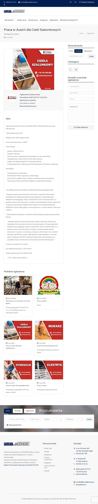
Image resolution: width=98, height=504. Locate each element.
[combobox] (52, 419)
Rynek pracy (33, 20)
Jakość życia (21, 20)
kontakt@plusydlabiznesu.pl (85, 482)
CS (75, 2)
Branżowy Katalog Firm (69, 20)
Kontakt (46, 471)
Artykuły (78, 51)
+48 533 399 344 (81, 474)
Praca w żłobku (42, 301)
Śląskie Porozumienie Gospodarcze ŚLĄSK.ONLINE (21, 465)
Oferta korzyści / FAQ (49, 467)
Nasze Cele (48, 448)
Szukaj (91, 56)
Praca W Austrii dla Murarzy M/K (47, 346)
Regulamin (47, 463)
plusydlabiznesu (81, 484)
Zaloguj (46, 451)
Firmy (71, 51)
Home (81, 33)
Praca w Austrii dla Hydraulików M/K (17, 385)
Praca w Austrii (41, 385)
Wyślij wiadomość (82, 127)
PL (71, 2)
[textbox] (52, 419)
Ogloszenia (90, 33)
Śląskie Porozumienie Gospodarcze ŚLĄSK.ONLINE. (45, 499)
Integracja (44, 20)
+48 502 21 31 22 (11, 2)
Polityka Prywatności (48, 458)
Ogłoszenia (53, 20)
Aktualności (8, 20)
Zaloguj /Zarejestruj (87, 2)
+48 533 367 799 (81, 453)
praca (16, 34)
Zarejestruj (47, 455)
